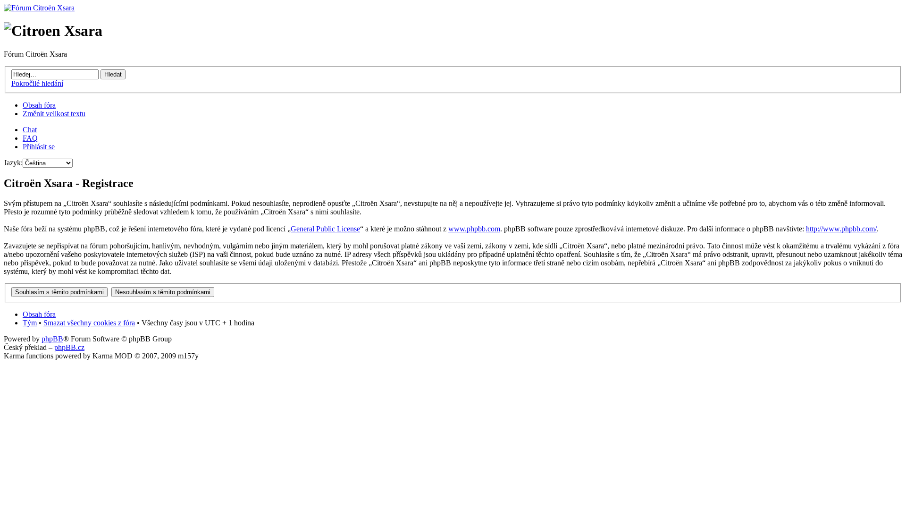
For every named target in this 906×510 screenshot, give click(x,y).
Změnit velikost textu (54, 114)
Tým (30, 323)
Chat (30, 130)
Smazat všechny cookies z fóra (89, 323)
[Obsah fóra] (39, 8)
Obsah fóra (39, 105)
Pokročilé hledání (37, 83)
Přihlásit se (39, 147)
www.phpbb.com (474, 229)
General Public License (325, 229)
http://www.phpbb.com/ (841, 229)
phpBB (52, 339)
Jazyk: (13, 163)
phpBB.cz (69, 347)
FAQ (30, 138)
